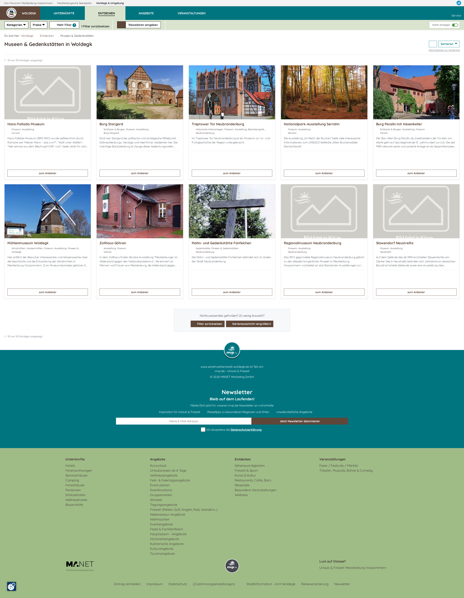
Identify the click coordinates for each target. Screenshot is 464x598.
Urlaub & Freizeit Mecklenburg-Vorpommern (352, 568)
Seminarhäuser (76, 475)
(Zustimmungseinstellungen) (214, 584)
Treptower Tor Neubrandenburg (218, 124)
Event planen (159, 485)
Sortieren (447, 44)
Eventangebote (161, 524)
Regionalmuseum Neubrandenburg (312, 243)
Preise (37, 25)
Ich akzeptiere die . (234, 429)
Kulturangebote (161, 549)
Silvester (156, 500)
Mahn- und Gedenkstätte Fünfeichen (221, 243)
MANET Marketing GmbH (237, 377)
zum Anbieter (48, 173)
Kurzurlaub (158, 465)
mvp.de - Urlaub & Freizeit (232, 371)
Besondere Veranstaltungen (255, 490)
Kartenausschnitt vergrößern (251, 324)
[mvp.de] (459, 3)
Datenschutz (178, 584)
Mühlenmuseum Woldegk (28, 243)
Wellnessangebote (163, 475)
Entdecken (47, 35)
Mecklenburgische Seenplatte (74, 3)
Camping (72, 480)
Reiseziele (242, 485)
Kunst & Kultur (245, 475)
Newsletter (342, 584)
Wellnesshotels (76, 500)
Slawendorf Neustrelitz (394, 243)
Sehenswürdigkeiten (250, 465)
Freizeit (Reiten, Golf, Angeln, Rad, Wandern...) (184, 509)
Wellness (241, 495)
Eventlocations (161, 490)
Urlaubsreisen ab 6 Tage (168, 470)
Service (456, 15)
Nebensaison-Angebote (167, 514)
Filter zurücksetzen (209, 324)
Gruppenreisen (161, 495)
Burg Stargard (111, 124)
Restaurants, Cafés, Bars (253, 480)
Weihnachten (159, 519)
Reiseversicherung (314, 584)
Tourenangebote (162, 553)
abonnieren (300, 421)
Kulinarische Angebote (167, 544)
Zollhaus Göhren (113, 243)
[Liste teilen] (433, 44)
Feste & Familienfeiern (166, 529)
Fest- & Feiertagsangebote (170, 480)
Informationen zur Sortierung (444, 50)
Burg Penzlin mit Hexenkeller (399, 124)
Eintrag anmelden (127, 584)
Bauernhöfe (74, 505)
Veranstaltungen (332, 459)
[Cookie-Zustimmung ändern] (11, 586)
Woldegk (110, 3)
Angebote (157, 459)
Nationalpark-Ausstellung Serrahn (311, 124)
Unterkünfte (75, 459)
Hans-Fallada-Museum (26, 124)
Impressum (154, 584)
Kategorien (14, 25)
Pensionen (73, 490)
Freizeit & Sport (246, 470)
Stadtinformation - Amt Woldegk (270, 584)
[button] (31, 11)
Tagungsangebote (163, 505)
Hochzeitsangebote (164, 539)
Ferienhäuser (75, 485)
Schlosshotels (75, 495)
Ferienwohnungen (78, 470)
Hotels (70, 465)
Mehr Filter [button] (65, 25)
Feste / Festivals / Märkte (338, 465)
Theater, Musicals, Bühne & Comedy (346, 470)
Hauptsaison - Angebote (168, 534)
